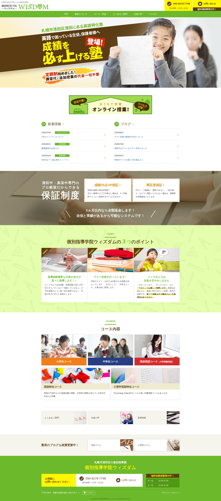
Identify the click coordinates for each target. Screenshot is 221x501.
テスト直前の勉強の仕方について (128, 137)
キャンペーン (62, 132)
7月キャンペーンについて (52, 137)
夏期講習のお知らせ (50, 148)
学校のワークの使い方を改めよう (128, 160)
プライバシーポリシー (171, 493)
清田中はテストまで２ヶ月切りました (130, 148)
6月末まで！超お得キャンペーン (55, 160)
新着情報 (54, 124)
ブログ (126, 124)
